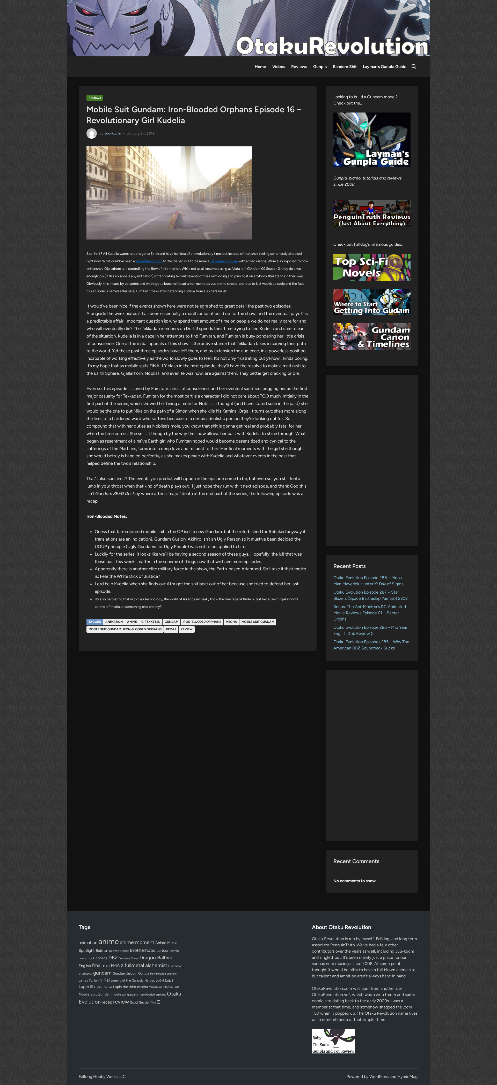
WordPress (379, 1076)
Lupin (169, 980)
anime (132, 622)
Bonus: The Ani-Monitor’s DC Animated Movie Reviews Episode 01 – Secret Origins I (369, 613)
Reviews (299, 66)
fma (96, 965)
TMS (153, 1002)
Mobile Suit (171, 987)
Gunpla (320, 66)
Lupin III (86, 986)
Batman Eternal (119, 951)
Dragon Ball (152, 957)
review (187, 629)
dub (169, 958)
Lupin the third (124, 987)
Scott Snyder (139, 1002)
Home (260, 66)
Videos (278, 66)
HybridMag (407, 1076)
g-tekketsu (150, 622)
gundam (171, 622)
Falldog (382, 938)
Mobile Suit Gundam (258, 622)
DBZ (113, 958)
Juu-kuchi (112, 133)
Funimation (175, 966)
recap (171, 629)
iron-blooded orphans (202, 622)
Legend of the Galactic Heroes (133, 980)
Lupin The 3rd (103, 987)
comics (101, 958)
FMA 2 (117, 965)
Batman (102, 950)
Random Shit (345, 66)
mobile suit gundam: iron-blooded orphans (125, 629)
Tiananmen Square (224, 261)
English (85, 965)
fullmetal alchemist (146, 965)
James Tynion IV (91, 980)
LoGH (160, 980)
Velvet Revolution (149, 261)
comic (174, 951)
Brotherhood (143, 950)
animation (114, 622)
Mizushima (155, 987)
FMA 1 (105, 966)
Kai (107, 980)
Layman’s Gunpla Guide (384, 66)
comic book (86, 958)
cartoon (163, 950)
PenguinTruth (342, 944)
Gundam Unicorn (125, 973)
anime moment (137, 942)
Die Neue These (128, 958)
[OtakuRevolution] (248, 27)
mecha (231, 622)
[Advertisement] (372, 460)
